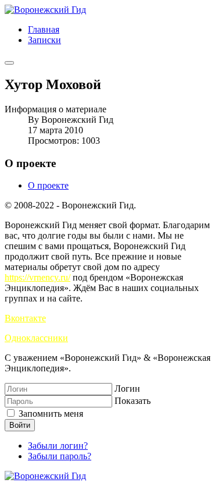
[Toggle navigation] (9, 63)
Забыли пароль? (59, 456)
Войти (19, 425)
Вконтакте (25, 318)
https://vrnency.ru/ (37, 277)
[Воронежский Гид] (45, 10)
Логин (127, 388)
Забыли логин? (58, 445)
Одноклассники (36, 338)
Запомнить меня (49, 413)
